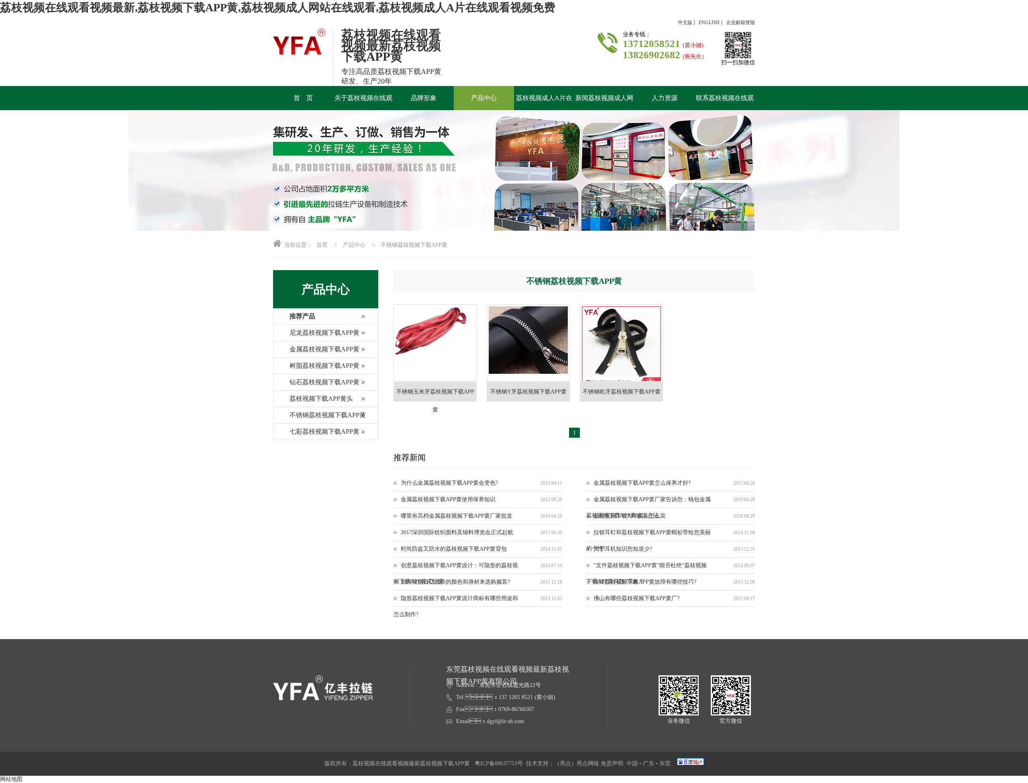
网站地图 (11, 779)
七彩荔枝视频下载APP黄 (324, 431)
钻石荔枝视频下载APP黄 (324, 382)
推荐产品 (302, 316)
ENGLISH (709, 22)
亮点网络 (588, 763)
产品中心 (354, 245)
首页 (322, 245)
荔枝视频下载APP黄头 (321, 398)
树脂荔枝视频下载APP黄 (324, 365)
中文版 (685, 22)
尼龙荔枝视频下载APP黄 (324, 332)
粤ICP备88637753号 (499, 763)
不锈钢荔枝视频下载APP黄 (414, 245)
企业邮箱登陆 (740, 22)
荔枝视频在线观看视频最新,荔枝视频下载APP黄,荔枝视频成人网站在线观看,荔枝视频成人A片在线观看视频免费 (277, 7)
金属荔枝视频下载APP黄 (324, 349)
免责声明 (612, 763)
